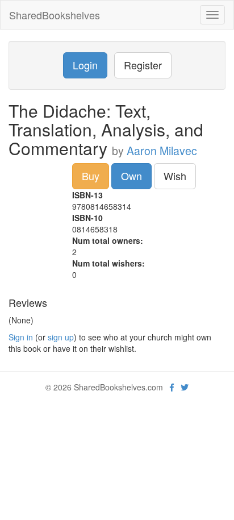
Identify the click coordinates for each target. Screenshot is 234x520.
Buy (90, 175)
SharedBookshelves (54, 14)
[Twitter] (185, 387)
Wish (175, 175)
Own (131, 175)
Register (143, 64)
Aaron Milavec (162, 151)
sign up (61, 337)
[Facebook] (172, 387)
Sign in (21, 337)
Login (85, 64)
